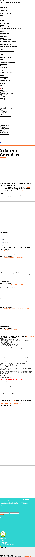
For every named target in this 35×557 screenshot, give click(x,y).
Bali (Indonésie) (3, 36)
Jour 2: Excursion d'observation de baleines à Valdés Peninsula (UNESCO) (12, 257)
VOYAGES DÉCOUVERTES (5, 4)
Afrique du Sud (3, 7)
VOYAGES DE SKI (3, 67)
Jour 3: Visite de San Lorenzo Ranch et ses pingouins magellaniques (12, 284)
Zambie (1, 49)
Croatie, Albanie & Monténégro (6, 13)
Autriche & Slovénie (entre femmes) (8, 41)
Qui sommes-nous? (4, 77)
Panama (2, 38)
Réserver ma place (3, 157)
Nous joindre (3, 83)
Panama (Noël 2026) (4, 21)
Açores (1, 5)
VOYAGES (2, 0)
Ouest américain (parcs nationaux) (7, 62)
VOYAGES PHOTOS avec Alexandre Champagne (10, 28)
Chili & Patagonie (3, 10)
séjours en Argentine (26, 190)
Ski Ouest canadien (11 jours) (6, 69)
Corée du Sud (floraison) (5, 12)
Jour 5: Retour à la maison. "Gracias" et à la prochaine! (9, 329)
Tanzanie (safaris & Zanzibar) (6, 26)
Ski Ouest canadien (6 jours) (6, 72)
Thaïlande (2, 54)
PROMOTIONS (3, 73)
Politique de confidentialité (4, 542)
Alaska (1, 59)
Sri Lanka (2, 25)
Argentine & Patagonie (5, 8)
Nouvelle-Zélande (4, 60)
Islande (1, 15)
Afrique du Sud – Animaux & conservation (9, 46)
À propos (2, 75)
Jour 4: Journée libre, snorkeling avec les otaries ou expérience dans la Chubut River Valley (15, 308)
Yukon (1, 65)
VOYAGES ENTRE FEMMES (5, 39)
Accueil (1, 90)
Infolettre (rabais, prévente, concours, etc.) (9, 78)
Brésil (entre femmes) (5, 43)
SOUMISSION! (30, 336)
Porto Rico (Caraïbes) (4, 23)
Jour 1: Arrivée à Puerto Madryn (6, 250)
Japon (1, 17)
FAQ (1, 85)
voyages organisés (26, 499)
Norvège (2, 20)
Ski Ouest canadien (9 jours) (6, 70)
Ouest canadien (3, 64)
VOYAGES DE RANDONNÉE (5, 57)
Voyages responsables (5, 82)
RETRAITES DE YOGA (4, 33)
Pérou (1, 52)
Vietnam (2, 56)
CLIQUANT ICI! (28, 187)
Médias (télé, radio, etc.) (5, 80)
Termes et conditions (3, 543)
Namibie (2, 31)
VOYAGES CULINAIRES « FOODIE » (7, 51)
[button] (17, 250)
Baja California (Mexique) (5, 34)
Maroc (1, 18)
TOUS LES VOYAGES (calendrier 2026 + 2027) (10, 2)
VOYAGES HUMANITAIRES (5, 44)
